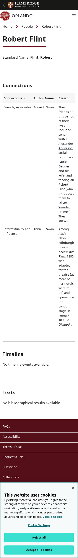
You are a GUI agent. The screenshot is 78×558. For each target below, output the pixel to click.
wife (61, 175)
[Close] (73, 488)
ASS (61, 234)
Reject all (39, 537)
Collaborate (11, 477)
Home (8, 26)
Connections (17, 98)
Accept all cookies (39, 550)
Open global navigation (4, 5)
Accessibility (11, 436)
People (27, 26)
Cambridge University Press (23, 5)
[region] (39, 520)
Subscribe (10, 467)
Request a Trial (13, 457)
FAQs (6, 426)
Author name (43, 98)
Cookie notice (52, 517)
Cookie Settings (39, 525)
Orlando (22, 16)
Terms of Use (12, 447)
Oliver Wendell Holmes (64, 207)
